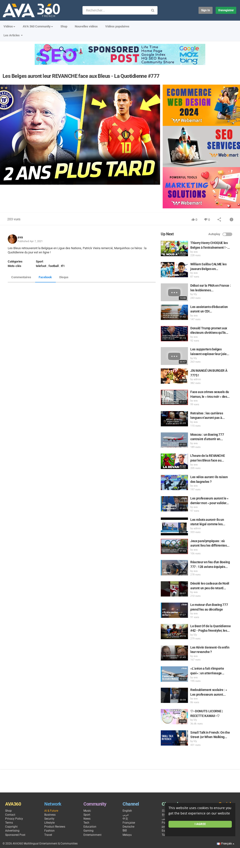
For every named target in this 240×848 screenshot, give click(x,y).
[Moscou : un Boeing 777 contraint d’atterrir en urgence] (174, 440)
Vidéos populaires (117, 26)
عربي (126, 814)
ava (20, 237)
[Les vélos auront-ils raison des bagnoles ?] (174, 482)
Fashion (49, 830)
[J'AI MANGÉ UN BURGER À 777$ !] (174, 376)
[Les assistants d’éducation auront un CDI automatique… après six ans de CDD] (174, 312)
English (127, 810)
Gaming (88, 830)
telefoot (41, 266)
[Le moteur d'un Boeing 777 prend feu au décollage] (174, 610)
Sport (39, 261)
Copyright (11, 826)
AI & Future (51, 810)
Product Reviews (54, 826)
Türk (164, 835)
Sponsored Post (15, 835)
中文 (125, 818)
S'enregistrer (226, 10)
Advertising (12, 830)
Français (226, 843)
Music (87, 810)
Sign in (205, 10)
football (54, 266)
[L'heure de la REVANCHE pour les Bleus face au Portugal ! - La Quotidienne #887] (174, 461)
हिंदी (125, 830)
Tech (86, 822)
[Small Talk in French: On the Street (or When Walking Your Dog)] (174, 738)
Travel (48, 835)
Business (50, 814)
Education (89, 826)
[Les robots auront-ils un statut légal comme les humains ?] (174, 526)
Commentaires (21, 277)
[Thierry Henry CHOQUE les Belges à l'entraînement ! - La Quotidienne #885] (174, 248)
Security (49, 818)
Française (129, 822)
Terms (9, 822)
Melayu (127, 835)
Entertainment (92, 835)
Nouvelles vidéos (86, 26)
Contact (10, 814)
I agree (200, 824)
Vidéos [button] (8, 26)
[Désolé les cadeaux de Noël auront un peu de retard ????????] (174, 589)
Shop (63, 26)
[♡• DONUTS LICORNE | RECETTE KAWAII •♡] (174, 716)
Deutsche (128, 826)
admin (197, 379)
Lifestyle (49, 822)
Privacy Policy (14, 818)
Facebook (45, 277)
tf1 (63, 266)
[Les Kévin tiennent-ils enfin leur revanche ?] (174, 652)
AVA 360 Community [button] (37, 26)
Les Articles (12, 35)
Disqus (63, 277)
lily (195, 294)
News (86, 818)
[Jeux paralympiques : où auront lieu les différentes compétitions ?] (174, 546)
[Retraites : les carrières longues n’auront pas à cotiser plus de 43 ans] (174, 418)
